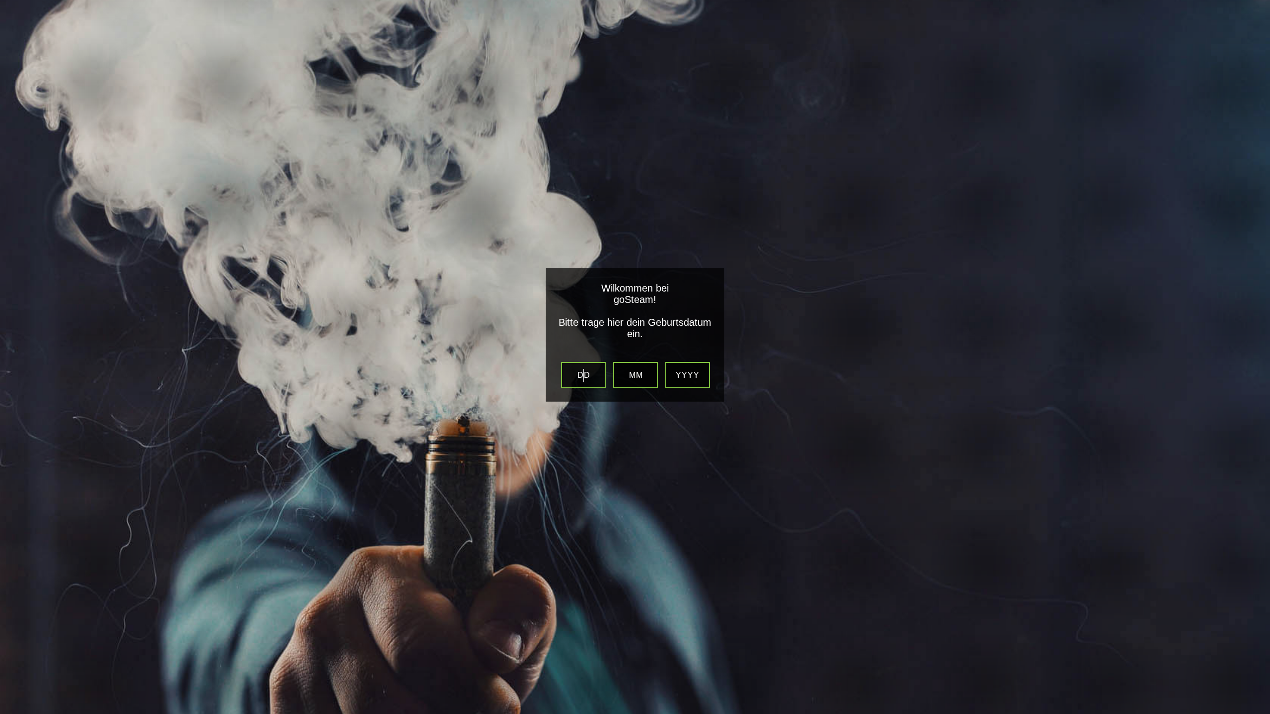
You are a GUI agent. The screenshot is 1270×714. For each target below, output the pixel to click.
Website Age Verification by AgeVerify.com (1257, 711)
